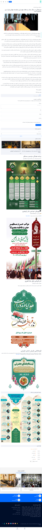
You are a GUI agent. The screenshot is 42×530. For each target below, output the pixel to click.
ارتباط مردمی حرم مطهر (16, 508)
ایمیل (40, 114)
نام (40, 110)
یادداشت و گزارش (38, 138)
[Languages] (3, 2)
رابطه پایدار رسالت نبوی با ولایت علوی (15, 151)
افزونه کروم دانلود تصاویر (16, 514)
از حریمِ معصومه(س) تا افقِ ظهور (35, 151)
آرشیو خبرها (18, 510)
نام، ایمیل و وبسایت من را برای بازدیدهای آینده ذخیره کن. (31, 122)
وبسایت (40, 118)
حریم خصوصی (18, 512)
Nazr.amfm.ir (28, 215)
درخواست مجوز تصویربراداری (16, 507)
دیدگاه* (40, 103)
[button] (21, 153)
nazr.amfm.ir (18, 354)
